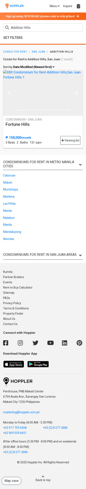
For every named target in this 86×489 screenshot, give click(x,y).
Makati (7, 182)
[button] (9, 93)
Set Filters (13, 38)
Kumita (8, 271)
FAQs (6, 298)
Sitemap (8, 292)
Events (7, 282)
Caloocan (9, 175)
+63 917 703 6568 (15, 427)
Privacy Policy (12, 303)
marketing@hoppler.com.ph (21, 412)
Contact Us (10, 324)
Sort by (28, 67)
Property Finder (13, 313)
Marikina (8, 196)
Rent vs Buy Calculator (18, 287)
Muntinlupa (10, 189)
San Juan (38, 51)
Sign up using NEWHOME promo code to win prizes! (40, 16)
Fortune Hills (18, 124)
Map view (11, 481)
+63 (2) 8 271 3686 (55, 427)
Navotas (8, 239)
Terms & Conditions (16, 308)
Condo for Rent (15, 51)
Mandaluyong (12, 231)
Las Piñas (9, 203)
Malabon (9, 217)
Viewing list (71, 140)
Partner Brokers (13, 277)
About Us (9, 318)
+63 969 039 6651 (15, 433)
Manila (7, 210)
